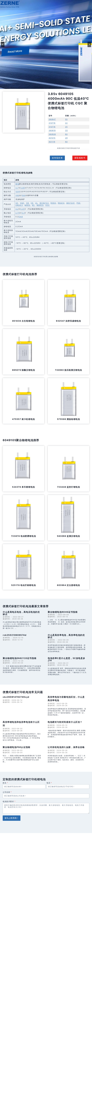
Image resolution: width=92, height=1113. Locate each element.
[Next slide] (89, 44)
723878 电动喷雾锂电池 (23, 536)
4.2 (17, 209)
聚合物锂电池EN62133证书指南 (19, 658)
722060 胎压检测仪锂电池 (68, 370)
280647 (52, 119)
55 (66, 119)
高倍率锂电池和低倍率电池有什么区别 (21, 724)
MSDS (27, 205)
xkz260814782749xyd (16, 697)
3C (16, 203)
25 (66, 127)
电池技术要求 (9, 801)
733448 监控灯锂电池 (68, 487)
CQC (22, 203)
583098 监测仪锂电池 (68, 536)
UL (36, 203)
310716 (52, 123)
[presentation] (23, 300)
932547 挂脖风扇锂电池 (68, 321)
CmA (21, 217)
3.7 (17, 188)
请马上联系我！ (11, 818)
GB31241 (70, 203)
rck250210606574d (14, 635)
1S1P (17, 192)
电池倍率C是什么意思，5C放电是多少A (66, 659)
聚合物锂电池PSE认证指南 (16, 747)
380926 (52, 134)
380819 (52, 130)
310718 (52, 127)
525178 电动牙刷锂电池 (23, 585)
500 (23, 195)
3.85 (23, 188)
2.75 (17, 213)
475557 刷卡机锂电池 (23, 419)
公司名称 (7, 792)
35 (66, 130)
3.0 (23, 213)
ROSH (53, 203)
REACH (61, 203)
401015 (52, 138)
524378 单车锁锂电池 (23, 487)
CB (27, 203)
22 (66, 123)
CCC (47, 205)
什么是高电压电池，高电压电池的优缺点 (21, 613)
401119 (52, 142)
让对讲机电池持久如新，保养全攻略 (66, 747)
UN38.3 (19, 205)
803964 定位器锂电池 (68, 585)
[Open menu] (90, 4)
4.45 (22, 209)
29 (66, 138)
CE (32, 203)
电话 (49, 783)
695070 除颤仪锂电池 (23, 370)
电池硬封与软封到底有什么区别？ (65, 722)
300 (17, 195)
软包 (17, 184)
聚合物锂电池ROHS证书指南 (63, 612)
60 (66, 134)
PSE (78, 203)
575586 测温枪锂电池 (68, 419)
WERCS (40, 205)
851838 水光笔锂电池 (23, 321)
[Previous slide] (2, 44)
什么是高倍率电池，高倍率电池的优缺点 (66, 636)
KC (33, 205)
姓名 (5, 783)
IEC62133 (44, 203)
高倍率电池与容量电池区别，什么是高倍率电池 (66, 698)
